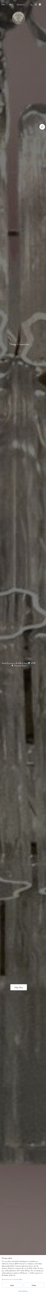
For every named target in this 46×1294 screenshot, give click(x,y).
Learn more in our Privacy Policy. (12, 1279)
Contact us (20, 4)
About (11, 4)
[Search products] (42, 126)
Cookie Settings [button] (23, 1291)
